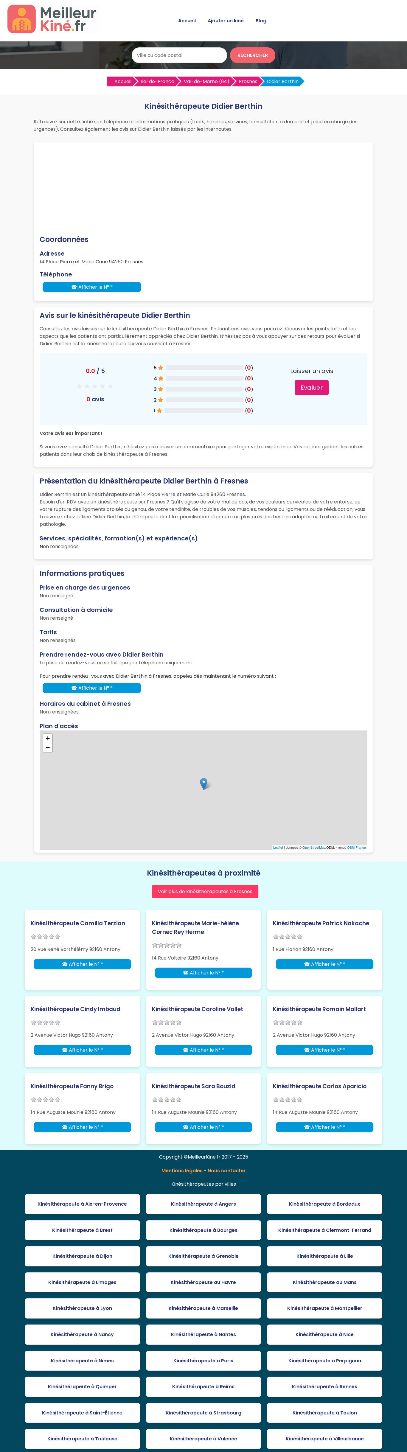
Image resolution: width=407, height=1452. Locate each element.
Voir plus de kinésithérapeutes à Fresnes (205, 891)
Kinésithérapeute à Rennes (324, 1386)
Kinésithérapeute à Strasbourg (203, 1412)
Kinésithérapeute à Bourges (203, 1230)
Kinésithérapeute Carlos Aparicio (319, 1086)
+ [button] (48, 738)
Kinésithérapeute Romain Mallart (319, 1009)
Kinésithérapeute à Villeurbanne (325, 1438)
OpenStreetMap (313, 847)
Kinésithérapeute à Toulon (325, 1412)
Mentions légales (182, 1170)
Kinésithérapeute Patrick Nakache (321, 923)
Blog (261, 20)
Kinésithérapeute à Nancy (82, 1334)
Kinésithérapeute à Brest (82, 1230)
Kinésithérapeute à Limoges (82, 1282)
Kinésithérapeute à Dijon (82, 1256)
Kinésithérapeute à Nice (325, 1334)
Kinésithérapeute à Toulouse (82, 1438)
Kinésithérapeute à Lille (324, 1256)
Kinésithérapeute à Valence (203, 1438)
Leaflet (278, 847)
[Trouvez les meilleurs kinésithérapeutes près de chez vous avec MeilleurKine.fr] (54, 32)
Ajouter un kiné (226, 20)
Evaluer (312, 387)
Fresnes (248, 81)
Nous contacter (227, 1170)
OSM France (356, 847)
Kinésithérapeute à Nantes (203, 1334)
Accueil (187, 20)
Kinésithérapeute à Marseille (203, 1308)
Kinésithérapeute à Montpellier (324, 1308)
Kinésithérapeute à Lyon (82, 1308)
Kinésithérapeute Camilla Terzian (78, 923)
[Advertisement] (203, 189)
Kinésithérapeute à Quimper (82, 1386)
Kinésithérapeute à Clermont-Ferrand (324, 1230)
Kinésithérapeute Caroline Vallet (197, 1009)
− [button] (48, 747)
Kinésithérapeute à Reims (203, 1386)
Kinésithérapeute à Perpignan (324, 1360)
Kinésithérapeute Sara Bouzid (193, 1086)
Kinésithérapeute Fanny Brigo (72, 1086)
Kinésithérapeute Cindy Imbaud (75, 1009)
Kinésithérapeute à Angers (203, 1204)
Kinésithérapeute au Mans (325, 1282)
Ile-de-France (157, 81)
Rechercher (252, 55)
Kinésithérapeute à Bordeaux (324, 1204)
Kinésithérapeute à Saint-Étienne (82, 1412)
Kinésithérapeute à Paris (203, 1360)
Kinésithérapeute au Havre (203, 1282)
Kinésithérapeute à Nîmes (82, 1360)
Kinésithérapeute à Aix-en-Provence (82, 1204)
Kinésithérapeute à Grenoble (203, 1256)
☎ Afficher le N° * (92, 287)
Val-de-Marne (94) (206, 81)
